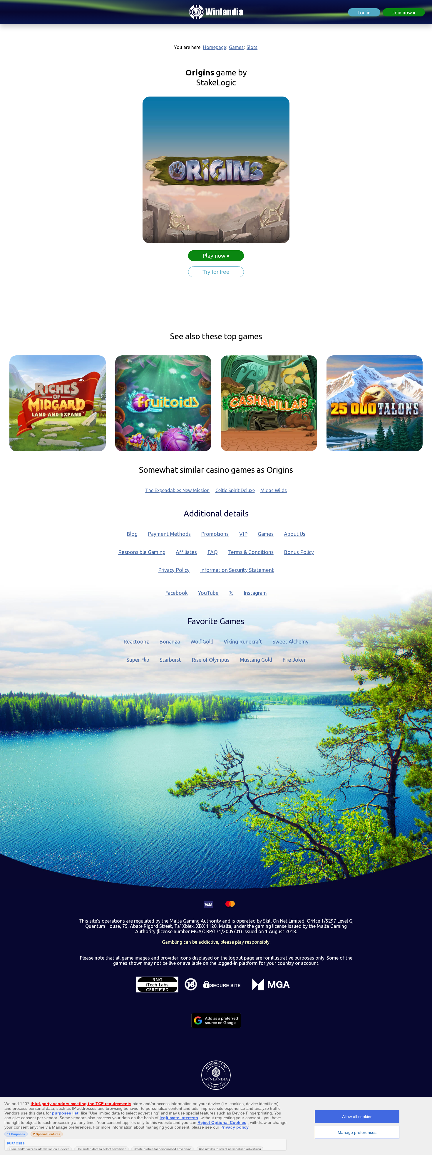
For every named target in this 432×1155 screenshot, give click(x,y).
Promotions (215, 534)
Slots (252, 47)
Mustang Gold (256, 660)
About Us (294, 534)
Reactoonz (136, 641)
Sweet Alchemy (290, 641)
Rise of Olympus (211, 660)
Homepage (214, 47)
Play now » (216, 255)
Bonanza (169, 641)
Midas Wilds (273, 490)
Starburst (170, 660)
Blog (132, 534)
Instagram (255, 593)
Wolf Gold (201, 641)
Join (402, 12)
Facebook (176, 593)
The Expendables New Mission (177, 490)
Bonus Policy (299, 552)
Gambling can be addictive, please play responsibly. (216, 942)
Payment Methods (169, 534)
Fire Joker (294, 660)
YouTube (208, 593)
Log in (364, 12)
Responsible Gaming (141, 552)
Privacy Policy (174, 570)
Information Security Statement (237, 570)
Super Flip (137, 660)
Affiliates (186, 552)
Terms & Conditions (251, 552)
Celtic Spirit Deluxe (235, 490)
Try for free (216, 272)
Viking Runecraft (243, 641)
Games (236, 47)
